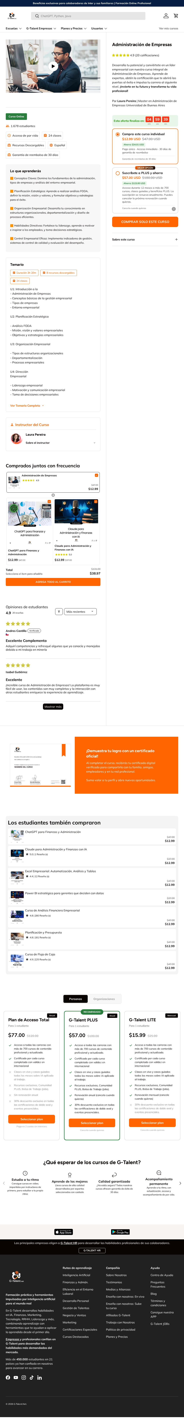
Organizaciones (104, 999)
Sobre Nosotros (116, 1275)
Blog (154, 1293)
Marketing (69, 1322)
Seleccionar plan (31, 1119)
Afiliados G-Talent (118, 1315)
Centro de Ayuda (162, 1275)
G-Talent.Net (20, 1404)
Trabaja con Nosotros (120, 1322)
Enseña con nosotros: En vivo (125, 1296)
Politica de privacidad (120, 1329)
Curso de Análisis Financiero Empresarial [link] (52, 910)
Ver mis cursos (168, 28)
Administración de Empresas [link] (39, 475)
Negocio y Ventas (74, 1315)
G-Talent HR (92, 1250)
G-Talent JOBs (160, 1324)
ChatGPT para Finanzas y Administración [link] (23, 552)
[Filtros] (59, 611)
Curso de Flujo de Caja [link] (40, 954)
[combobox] (88, 16)
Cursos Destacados (76, 1336)
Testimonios (114, 1282)
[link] (14, 482)
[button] (176, 16)
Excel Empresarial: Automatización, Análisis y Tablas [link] (60, 871)
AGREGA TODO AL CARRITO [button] (53, 581)
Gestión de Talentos (76, 1308)
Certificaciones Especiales (80, 1329)
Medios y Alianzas (118, 1289)
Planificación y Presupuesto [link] (43, 932)
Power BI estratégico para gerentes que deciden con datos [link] (64, 893)
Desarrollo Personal (76, 1301)
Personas (75, 999)
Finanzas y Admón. (75, 1282)
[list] (53, 66)
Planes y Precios (117, 1336)
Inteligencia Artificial (76, 1275)
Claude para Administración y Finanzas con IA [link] (73, 547)
